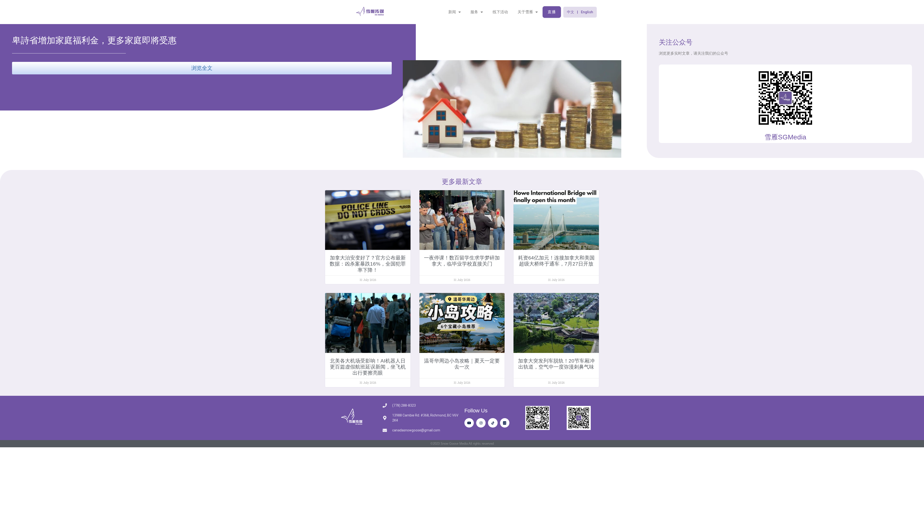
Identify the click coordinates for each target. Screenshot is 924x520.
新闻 (452, 12)
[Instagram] (481, 423)
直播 (552, 12)
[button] (580, 12)
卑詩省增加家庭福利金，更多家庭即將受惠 (94, 40)
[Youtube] (469, 423)
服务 (474, 12)
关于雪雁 (525, 12)
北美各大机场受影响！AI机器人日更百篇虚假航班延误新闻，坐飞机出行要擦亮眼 (368, 367)
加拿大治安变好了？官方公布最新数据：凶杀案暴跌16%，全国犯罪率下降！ (368, 264)
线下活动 (500, 12)
